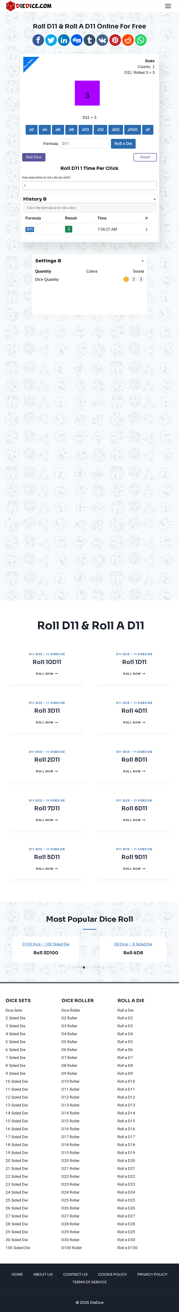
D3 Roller (69, 1026)
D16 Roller (71, 1129)
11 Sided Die (17, 1089)
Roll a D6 (125, 1050)
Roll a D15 (126, 1121)
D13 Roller (71, 1105)
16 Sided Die (17, 1129)
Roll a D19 (126, 1153)
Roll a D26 (126, 1208)
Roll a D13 (126, 1105)
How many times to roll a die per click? (46, 177)
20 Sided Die (17, 1161)
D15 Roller (71, 1121)
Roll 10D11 (47, 662)
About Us (43, 1274)
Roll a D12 (126, 1097)
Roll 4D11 (134, 710)
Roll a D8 (125, 1066)
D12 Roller (71, 1097)
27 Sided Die (17, 1216)
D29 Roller (71, 1232)
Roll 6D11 (134, 808)
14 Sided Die (17, 1113)
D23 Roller (71, 1184)
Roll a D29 (126, 1232)
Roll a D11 (126, 1089)
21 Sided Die (17, 1169)
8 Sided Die (15, 1066)
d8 (71, 129)
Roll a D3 (125, 1026)
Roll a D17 (126, 1137)
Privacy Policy (152, 1274)
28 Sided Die (17, 1224)
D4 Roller (69, 1034)
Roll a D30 (126, 1240)
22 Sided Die (17, 1176)
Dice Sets (14, 1010)
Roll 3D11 (47, 710)
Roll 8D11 (134, 759)
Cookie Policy (112, 1274)
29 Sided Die (17, 1232)
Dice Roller (71, 1010)
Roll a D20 (126, 1161)
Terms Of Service (89, 1282)
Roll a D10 (126, 1081)
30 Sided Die (17, 1240)
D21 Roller (71, 1169)
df (148, 129)
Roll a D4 (125, 1034)
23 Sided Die (17, 1184)
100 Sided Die (18, 1248)
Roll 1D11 (134, 662)
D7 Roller (69, 1058)
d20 (116, 129)
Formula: (51, 143)
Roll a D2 (125, 1018)
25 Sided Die (17, 1200)
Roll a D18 (126, 1145)
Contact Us (75, 1274)
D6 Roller (69, 1050)
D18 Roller (71, 1145)
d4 (44, 129)
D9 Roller (69, 1073)
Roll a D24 (126, 1192)
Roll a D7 (125, 1058)
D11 (30, 229)
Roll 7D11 (47, 808)
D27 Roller (71, 1216)
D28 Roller (71, 1224)
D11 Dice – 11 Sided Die (47, 654)
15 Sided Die (17, 1121)
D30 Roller (71, 1240)
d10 (85, 129)
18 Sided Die (17, 1145)
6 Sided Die (15, 1050)
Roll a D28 (126, 1224)
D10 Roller (71, 1081)
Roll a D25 (126, 1200)
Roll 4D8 (133, 953)
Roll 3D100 (45, 953)
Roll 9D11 (134, 857)
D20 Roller (71, 1161)
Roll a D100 (127, 1248)
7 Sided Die (15, 1058)
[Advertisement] (85, 348)
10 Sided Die (17, 1081)
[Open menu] (167, 6)
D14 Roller (71, 1113)
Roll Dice (33, 157)
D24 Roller (71, 1192)
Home (17, 1274)
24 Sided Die (17, 1192)
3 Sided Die (15, 1026)
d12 (100, 129)
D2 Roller (69, 1018)
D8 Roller (69, 1066)
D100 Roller (72, 1248)
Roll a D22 (126, 1176)
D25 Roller (71, 1200)
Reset (145, 157)
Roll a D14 (126, 1113)
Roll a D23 (126, 1184)
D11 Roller (71, 1089)
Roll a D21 (126, 1169)
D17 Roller (71, 1137)
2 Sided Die (15, 1018)
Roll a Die (123, 143)
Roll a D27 (126, 1216)
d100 (133, 129)
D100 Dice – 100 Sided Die (45, 944)
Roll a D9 (125, 1073)
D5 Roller (69, 1042)
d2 (31, 129)
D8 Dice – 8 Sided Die (133, 944)
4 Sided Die (15, 1034)
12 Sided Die (17, 1097)
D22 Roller (71, 1176)
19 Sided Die (17, 1153)
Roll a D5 (125, 1042)
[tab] (69, 967)
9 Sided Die (15, 1073)
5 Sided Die (15, 1042)
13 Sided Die (17, 1105)
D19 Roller (71, 1153)
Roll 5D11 (47, 857)
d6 (58, 129)
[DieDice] (29, 5)
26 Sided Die (17, 1208)
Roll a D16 (126, 1129)
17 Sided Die (17, 1137)
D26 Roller (71, 1208)
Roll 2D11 (47, 759)
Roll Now (47, 673)
